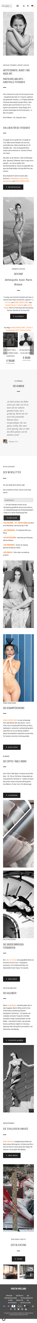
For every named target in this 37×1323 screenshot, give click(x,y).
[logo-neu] (7, 5)
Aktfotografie (25, 94)
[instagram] (22, 1309)
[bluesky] (18, 1309)
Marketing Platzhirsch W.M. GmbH (21, 1314)
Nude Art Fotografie (20, 97)
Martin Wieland (7, 94)
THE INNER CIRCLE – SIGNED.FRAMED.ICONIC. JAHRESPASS (10, 353)
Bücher (29, 327)
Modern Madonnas (8, 1141)
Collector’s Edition (25, 330)
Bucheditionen (7, 181)
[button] (24, 5)
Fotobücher (20, 305)
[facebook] (11, 1309)
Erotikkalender (13, 178)
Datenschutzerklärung (25, 507)
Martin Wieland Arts (20, 1313)
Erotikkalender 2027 (12, 330)
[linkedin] (26, 1309)
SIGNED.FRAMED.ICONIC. (22, 181)
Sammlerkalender (10, 305)
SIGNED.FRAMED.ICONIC (10, 720)
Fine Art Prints (25, 105)
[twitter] (15, 1309)
